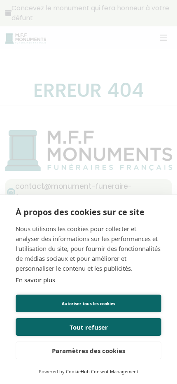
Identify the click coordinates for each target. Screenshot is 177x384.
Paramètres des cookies (88, 351)
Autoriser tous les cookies (88, 304)
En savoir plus (35, 280)
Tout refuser (89, 327)
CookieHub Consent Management (102, 371)
